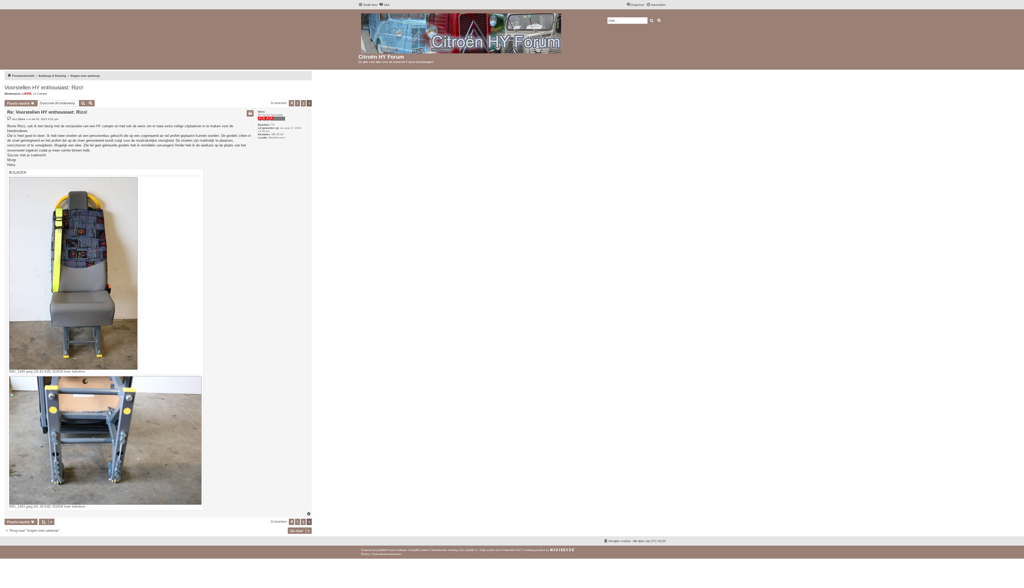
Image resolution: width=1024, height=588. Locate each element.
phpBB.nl (471, 550)
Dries (261, 111)
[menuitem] (384, 5)
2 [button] (303, 103)
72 (272, 124)
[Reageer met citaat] (250, 113)
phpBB (381, 550)
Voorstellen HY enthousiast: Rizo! (44, 87)
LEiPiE (26, 93)
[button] (291, 103)
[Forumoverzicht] (461, 32)
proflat (491, 550)
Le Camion (40, 93)
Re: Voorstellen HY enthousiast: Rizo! (47, 112)
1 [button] (297, 103)
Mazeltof (510, 550)
